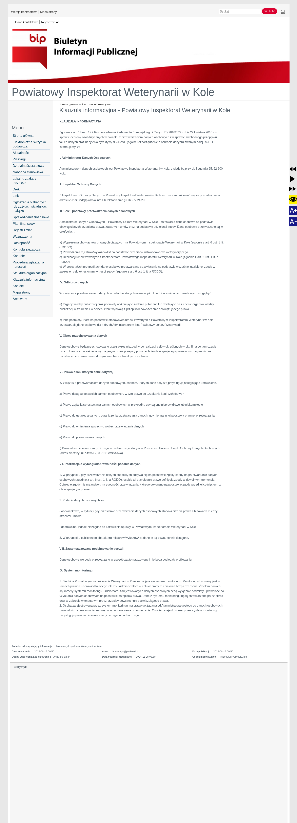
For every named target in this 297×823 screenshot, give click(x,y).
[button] (292, 169)
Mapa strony (48, 11)
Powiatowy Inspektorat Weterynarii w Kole (113, 92)
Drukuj (283, 12)
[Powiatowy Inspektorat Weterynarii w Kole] (149, 52)
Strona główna (68, 104)
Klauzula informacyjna (96, 104)
